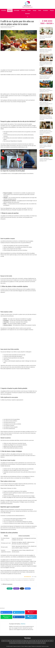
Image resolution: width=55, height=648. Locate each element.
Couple (29, 10)
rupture (51, 640)
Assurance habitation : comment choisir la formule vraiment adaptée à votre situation (46, 77)
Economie (27, 13)
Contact (22, 646)
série (34, 642)
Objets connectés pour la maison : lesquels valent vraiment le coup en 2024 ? (46, 64)
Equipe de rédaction (17, 646)
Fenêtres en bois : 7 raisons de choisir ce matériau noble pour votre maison (45, 146)
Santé (39, 10)
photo (47, 640)
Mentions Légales (28, 646)
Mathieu (23, 623)
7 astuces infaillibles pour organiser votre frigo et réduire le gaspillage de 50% (46, 159)
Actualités (3, 10)
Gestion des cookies (45, 646)
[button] (27, 16)
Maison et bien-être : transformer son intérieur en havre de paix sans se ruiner (46, 37)
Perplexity (16, 588)
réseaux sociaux (13, 642)
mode (30, 640)
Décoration (19, 640)
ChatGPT (10, 588)
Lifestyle (23, 10)
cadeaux (8, 640)
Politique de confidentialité (36, 646)
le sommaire (7, 584)
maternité (25, 640)
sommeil (19, 642)
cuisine (13, 640)
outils (42, 640)
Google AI (27, 588)
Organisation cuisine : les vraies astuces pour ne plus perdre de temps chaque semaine (46, 50)
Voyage (34, 10)
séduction (29, 642)
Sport (24, 642)
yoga (44, 642)
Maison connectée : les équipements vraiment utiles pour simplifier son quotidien (46, 104)
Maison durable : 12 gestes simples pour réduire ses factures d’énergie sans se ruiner (46, 90)
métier (34, 640)
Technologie (16, 10)
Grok (22, 588)
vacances (38, 642)
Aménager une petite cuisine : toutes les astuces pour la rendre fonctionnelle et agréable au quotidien (46, 132)
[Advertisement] (19, 60)
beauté (3, 640)
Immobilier (45, 10)
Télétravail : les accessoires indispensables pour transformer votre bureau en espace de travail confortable (46, 117)
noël (38, 640)
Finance (52, 10)
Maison (9, 10)
